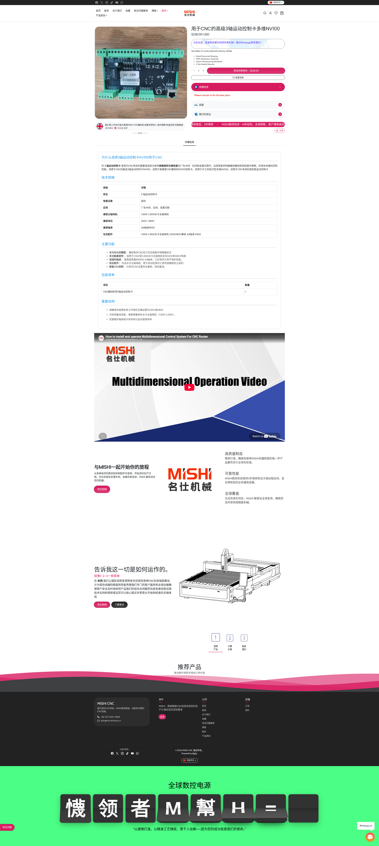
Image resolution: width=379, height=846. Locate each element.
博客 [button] (154, 10)
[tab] (189, 144)
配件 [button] (164, 10)
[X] (101, 2)
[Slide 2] (141, 135)
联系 (106, 10)
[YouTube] (116, 2)
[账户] (270, 13)
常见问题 (7, 827)
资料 (247, 712)
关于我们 (117, 10)
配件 (204, 734)
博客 (204, 730)
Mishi (194, 756)
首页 (98, 10)
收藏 (128, 10)
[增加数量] (203, 71)
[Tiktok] (111, 2)
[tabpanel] (189, 297)
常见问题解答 (141, 10)
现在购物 (102, 491)
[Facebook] (96, 2)
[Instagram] (106, 2)
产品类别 (206, 738)
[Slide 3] (146, 135)
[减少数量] (194, 71)
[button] (265, 13)
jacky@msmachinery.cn (111, 723)
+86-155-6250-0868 (110, 719)
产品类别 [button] (100, 15)
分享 (281, 130)
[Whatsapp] (121, 2)
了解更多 (119, 607)
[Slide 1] (135, 135)
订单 (247, 708)
